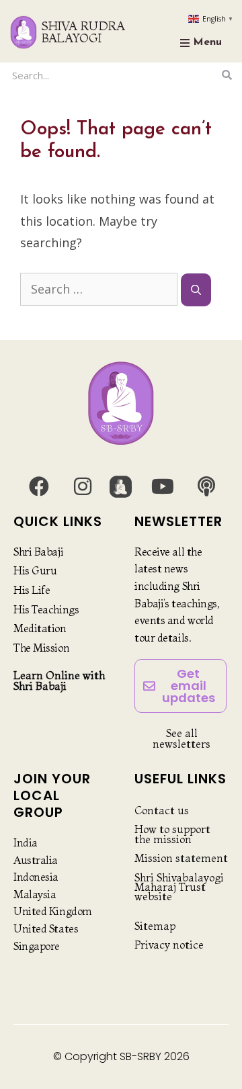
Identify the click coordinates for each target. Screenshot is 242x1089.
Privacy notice (169, 944)
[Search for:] (100, 289)
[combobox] (112, 75)
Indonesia (35, 876)
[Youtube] (163, 486)
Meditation (40, 628)
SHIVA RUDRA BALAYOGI (83, 32)
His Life (31, 590)
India (25, 842)
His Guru (34, 570)
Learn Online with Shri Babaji (59, 680)
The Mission (41, 647)
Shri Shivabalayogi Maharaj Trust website (179, 887)
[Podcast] (206, 486)
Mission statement (181, 858)
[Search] (226, 75)
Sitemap (154, 925)
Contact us (161, 810)
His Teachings (46, 609)
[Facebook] (39, 486)
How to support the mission (172, 833)
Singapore (36, 946)
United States (45, 928)
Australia (35, 860)
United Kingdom (52, 911)
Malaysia (34, 894)
